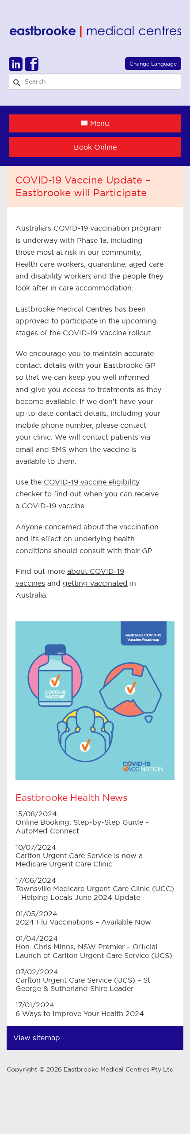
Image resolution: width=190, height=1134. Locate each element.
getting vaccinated (95, 583)
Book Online (95, 147)
